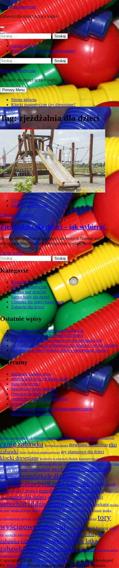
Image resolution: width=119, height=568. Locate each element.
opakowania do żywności (79, 463)
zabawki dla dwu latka (69, 540)
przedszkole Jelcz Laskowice (71, 490)
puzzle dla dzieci (27, 497)
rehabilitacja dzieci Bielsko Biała (39, 379)
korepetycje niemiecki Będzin (59, 458)
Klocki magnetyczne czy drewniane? (43, 50)
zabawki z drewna (76, 549)
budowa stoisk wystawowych (95, 437)
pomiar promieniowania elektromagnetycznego (52, 408)
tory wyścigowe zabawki (55, 522)
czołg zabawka (21, 444)
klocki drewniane (19, 458)
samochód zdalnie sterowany (37, 503)
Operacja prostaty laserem (33, 394)
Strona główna (24, 46)
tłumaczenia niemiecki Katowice (87, 527)
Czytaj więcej (12, 252)
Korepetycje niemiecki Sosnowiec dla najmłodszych (56, 340)
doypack (18, 403)
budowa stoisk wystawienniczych (55, 437)
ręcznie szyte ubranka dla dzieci (75, 497)
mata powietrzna (25, 384)
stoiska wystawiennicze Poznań (82, 510)
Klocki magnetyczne (18, 6)
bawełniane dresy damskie (34, 389)
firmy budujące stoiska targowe (40, 452)
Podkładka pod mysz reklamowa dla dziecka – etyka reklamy (64, 345)
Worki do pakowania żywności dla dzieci (47, 335)
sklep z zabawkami (92, 504)
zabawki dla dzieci (27, 549)
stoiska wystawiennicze (46, 510)
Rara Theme (17, 565)
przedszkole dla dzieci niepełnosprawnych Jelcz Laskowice (47, 479)
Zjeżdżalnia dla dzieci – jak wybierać (53, 226)
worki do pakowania (18, 534)
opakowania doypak (49, 463)
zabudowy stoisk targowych (42, 555)
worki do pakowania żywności (52, 534)
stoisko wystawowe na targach (51, 518)
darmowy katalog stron (31, 374)
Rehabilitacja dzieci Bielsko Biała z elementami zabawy (59, 350)
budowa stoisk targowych (16, 437)
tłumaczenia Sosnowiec (31, 413)
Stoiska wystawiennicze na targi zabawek (47, 330)
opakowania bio (25, 463)
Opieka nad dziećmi (28, 292)
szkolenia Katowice (84, 518)
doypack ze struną (56, 445)
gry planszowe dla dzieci (82, 451)
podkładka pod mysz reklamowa (39, 398)
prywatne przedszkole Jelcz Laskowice (46, 469)
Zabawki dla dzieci (16, 215)
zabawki (29, 541)
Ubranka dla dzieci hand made (37, 302)
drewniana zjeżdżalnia (88, 444)
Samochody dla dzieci (30, 297)
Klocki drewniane (26, 282)
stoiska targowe (20, 510)
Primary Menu (13, 90)
